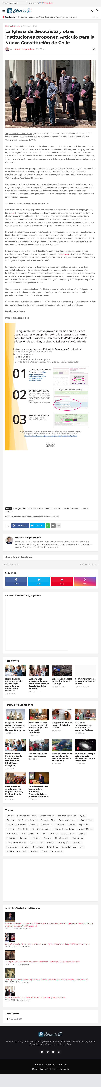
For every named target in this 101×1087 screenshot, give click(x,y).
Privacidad (50, 1064)
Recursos (25, 847)
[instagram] (59, 1052)
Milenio (82, 833)
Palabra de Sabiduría (16, 842)
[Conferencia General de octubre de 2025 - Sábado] (85, 670)
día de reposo (86, 820)
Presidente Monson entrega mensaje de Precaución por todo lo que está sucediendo (38, 728)
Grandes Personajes (41, 829)
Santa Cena (52, 847)
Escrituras (59, 824)
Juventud (33, 833)
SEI (81, 847)
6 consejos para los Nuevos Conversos (38, 754)
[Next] (97, 17)
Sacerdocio (38, 847)
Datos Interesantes (35, 509)
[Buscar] (97, 10)
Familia (66, 509)
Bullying (11, 820)
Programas (12, 847)
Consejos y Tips (29, 26)
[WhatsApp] (48, 525)
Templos (33, 851)
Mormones (75, 509)
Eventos (57, 509)
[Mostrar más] (58, 525)
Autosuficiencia (47, 816)
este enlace (64, 254)
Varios (44, 851)
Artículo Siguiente (88, 564)
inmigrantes (12, 833)
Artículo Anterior (12, 564)
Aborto (10, 816)
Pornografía (63, 842)
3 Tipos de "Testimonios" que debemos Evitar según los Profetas (47, 17)
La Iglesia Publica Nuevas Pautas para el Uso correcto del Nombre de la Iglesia (15, 726)
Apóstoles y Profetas (26, 816)
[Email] (53, 525)
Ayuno (83, 816)
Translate (48, 3)
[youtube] (53, 1052)
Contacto (62, 1064)
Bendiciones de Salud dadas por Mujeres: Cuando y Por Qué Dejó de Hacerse (14, 792)
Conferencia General (27, 820)
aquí (12, 213)
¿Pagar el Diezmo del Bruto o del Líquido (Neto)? (62, 725)
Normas (85, 509)
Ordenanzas (77, 838)
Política (9, 512)
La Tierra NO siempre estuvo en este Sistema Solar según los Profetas (85, 757)
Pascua (33, 842)
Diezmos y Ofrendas (16, 824)
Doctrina (48, 509)
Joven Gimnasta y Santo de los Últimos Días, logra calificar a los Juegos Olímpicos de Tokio (47, 944)
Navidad (36, 838)
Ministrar (11, 838)
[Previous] (93, 17)
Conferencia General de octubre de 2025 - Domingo (62, 681)
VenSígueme (56, 851)
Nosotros (39, 1064)
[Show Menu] (3, 10)
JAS (23, 833)
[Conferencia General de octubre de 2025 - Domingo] (62, 670)
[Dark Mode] (92, 10)
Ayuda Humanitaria (67, 816)
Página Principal (12, 26)
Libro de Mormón (50, 833)
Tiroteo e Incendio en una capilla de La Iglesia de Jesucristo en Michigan (62, 757)
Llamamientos (68, 833)
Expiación (83, 824)
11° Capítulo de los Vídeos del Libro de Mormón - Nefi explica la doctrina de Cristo (42, 962)
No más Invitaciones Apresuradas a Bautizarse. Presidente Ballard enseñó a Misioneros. (39, 792)
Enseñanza (46, 824)
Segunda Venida (69, 847)
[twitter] (47, 1052)
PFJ (41, 842)
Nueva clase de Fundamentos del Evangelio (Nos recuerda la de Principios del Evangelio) (13, 685)
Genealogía (22, 829)
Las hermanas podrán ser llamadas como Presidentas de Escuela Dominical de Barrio (39, 684)
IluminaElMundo (85, 829)
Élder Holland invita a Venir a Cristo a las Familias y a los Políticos (35, 997)
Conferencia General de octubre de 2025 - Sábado (85, 681)
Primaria (77, 842)
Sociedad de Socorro (16, 851)
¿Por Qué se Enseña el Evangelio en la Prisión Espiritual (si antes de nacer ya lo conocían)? (46, 979)
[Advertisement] (50, 485)
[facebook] (42, 1052)
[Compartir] (94, 49)
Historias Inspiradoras (64, 829)
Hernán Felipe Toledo (28, 537)
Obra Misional (61, 838)
